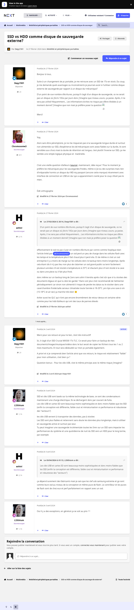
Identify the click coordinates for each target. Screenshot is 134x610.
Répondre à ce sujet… (29, 556)
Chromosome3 (19, 146)
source (74, 165)
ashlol (19, 228)
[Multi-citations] (37, 122)
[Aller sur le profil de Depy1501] (8, 49)
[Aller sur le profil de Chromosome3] (19, 136)
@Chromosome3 (61, 253)
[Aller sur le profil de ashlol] (19, 218)
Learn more (5, 4)
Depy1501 (19, 49)
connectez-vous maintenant (92, 545)
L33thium (19, 405)
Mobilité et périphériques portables (63, 49)
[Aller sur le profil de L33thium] (19, 395)
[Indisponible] (119, 238)
